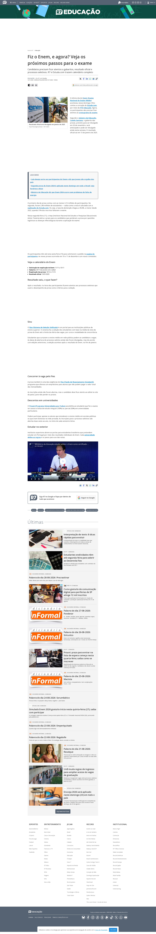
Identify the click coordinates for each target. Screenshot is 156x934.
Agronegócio (70, 829)
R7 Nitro (46, 865)
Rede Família (116, 875)
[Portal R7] (4, 2)
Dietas (46, 842)
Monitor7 (69, 875)
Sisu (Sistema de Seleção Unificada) (43, 327)
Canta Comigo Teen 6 (92, 862)
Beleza (46, 829)
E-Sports (31, 835)
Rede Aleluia (116, 872)
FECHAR (113, 930)
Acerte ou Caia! (90, 829)
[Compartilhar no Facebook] (84, 79)
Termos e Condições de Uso (60, 917)
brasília (34, 510)
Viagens (46, 875)
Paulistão (31, 852)
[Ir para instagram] (138, 2)
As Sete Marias (90, 839)
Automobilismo (33, 829)
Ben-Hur (88, 852)
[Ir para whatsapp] (121, 917)
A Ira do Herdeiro (91, 832)
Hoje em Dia (90, 885)
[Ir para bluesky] (83, 917)
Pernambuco (70, 879)
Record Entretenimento (120, 859)
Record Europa (117, 862)
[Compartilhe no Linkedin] (87, 79)
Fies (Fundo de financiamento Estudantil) (77, 382)
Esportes (44, 2)
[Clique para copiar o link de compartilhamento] (97, 79)
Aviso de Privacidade (101, 930)
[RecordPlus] (123, 2)
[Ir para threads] (102, 917)
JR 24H (50, 2)
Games (46, 855)
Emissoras (116, 839)
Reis (87, 899)
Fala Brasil (89, 882)
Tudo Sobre (70, 895)
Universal (115, 885)
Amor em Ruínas (91, 835)
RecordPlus (116, 845)
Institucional (120, 824)
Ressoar (115, 879)
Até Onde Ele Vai (91, 842)
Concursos (70, 845)
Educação (37, 50)
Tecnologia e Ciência (73, 892)
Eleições (29, 2)
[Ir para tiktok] (112, 917)
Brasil (68, 832)
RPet (45, 872)
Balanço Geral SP (91, 849)
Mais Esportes (33, 849)
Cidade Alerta (90, 869)
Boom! (88, 855)
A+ (33, 85)
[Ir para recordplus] (107, 917)
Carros (69, 839)
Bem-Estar (47, 832)
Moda (46, 859)
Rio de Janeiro (71, 882)
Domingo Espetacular (92, 875)
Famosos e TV (48, 849)
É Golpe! (69, 859)
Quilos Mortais (90, 895)
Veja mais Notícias (63, 811)
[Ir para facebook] (133, 2)
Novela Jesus (90, 892)
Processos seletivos (91, 510)
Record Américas (118, 855)
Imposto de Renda (72, 865)
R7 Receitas (47, 869)
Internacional (71, 869)
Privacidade (47, 917)
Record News (65, 2)
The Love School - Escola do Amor (96, 902)
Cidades (69, 842)
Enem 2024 (40, 510)
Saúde (69, 889)
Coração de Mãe (91, 872)
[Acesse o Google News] (93, 79)
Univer (115, 882)
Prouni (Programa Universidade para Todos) (47, 406)
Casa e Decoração (49, 835)
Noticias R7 (30, 50)
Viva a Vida (47, 882)
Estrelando (47, 845)
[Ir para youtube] (126, 917)
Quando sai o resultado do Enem (75, 510)
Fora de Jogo (33, 839)
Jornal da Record (91, 889)
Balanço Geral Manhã (92, 845)
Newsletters (116, 842)
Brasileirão (32, 832)
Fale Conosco (39, 917)
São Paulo (70, 885)
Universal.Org (117, 889)
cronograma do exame (88, 113)
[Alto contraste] (29, 85)
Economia (70, 852)
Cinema (46, 839)
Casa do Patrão (91, 865)
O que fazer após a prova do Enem (54, 510)
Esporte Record (91, 879)
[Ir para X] (135, 2)
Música (46, 862)
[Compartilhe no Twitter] (80, 79)
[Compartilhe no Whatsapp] (90, 79)
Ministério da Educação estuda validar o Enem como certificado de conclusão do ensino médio (73, 444)
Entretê (36, 2)
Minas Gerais (71, 872)
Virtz (45, 879)
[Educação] (78, 12)
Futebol (31, 842)
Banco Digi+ (116, 829)
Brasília (22, 2)
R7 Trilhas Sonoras (118, 849)
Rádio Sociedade (118, 852)
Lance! (31, 845)
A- (36, 85)
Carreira (115, 832)
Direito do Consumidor (73, 849)
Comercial (116, 835)
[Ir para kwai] (97, 917)
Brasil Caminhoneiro (92, 859)
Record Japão (117, 865)
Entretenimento (52, 824)
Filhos (46, 852)
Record (56, 2)
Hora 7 (69, 862)
